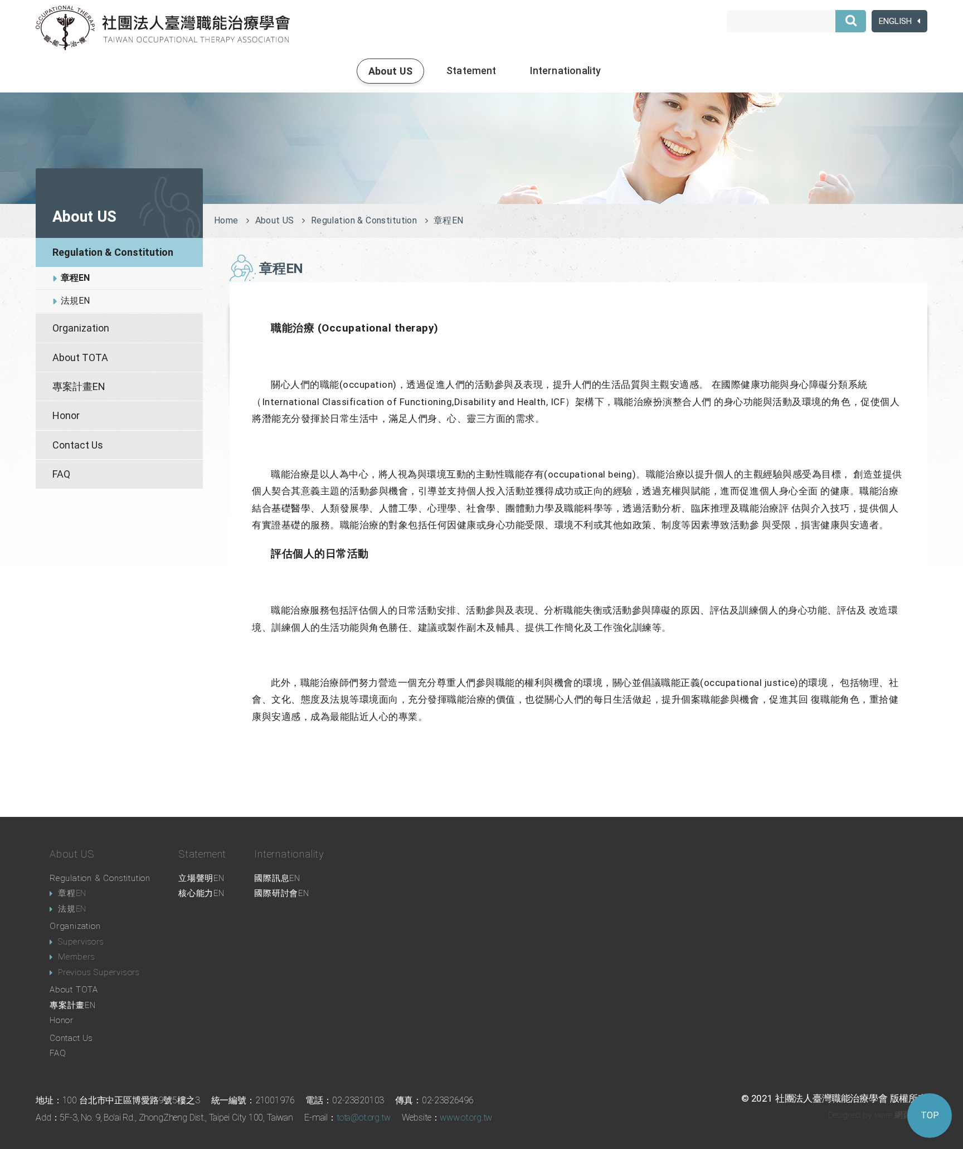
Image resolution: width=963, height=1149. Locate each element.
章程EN (75, 277)
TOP (930, 1115)
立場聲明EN (201, 878)
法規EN (75, 300)
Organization (80, 328)
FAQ (61, 474)
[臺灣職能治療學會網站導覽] (163, 28)
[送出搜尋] (850, 21)
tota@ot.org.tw (364, 1117)
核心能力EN (201, 893)
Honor (66, 415)
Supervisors (81, 942)
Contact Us (77, 445)
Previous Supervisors (99, 972)
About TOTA (80, 357)
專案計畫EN (78, 386)
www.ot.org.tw (466, 1117)
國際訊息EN (277, 878)
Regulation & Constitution (112, 252)
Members (76, 957)
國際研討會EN (281, 893)
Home (226, 220)
